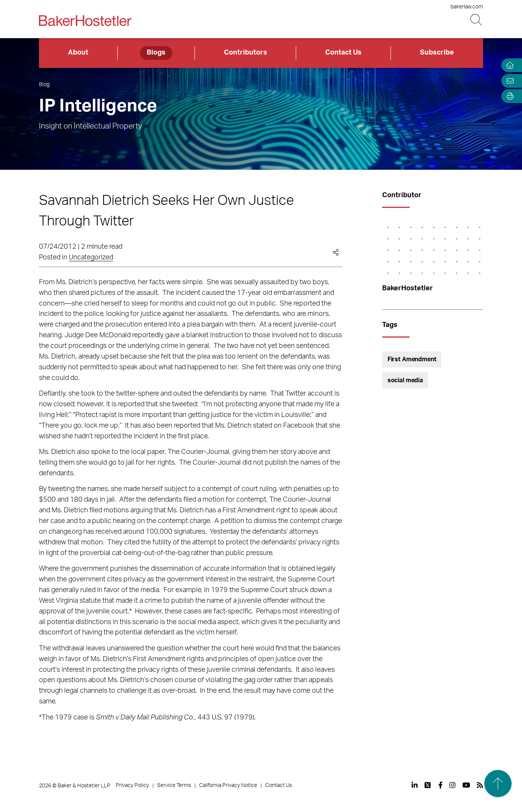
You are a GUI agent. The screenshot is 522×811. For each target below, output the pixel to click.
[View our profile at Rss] (480, 785)
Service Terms (174, 785)
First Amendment (411, 359)
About (78, 52)
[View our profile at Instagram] (452, 785)
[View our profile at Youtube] (466, 785)
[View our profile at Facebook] (440, 785)
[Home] (508, 65)
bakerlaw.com (467, 7)
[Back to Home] (85, 20)
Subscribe (437, 52)
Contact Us (343, 52)
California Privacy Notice (228, 785)
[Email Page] (508, 80)
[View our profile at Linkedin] (415, 785)
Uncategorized (91, 257)
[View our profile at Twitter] (428, 785)
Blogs (156, 52)
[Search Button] (476, 20)
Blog (44, 84)
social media (405, 380)
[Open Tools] (508, 96)
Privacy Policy (132, 785)
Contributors (245, 52)
